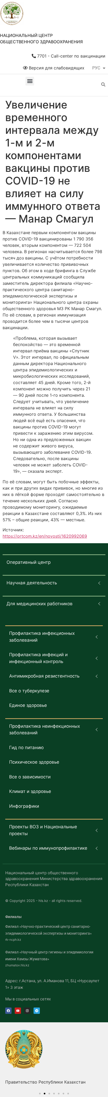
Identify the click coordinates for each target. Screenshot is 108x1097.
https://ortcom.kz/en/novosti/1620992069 (45, 536)
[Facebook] (8, 1011)
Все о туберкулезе (29, 690)
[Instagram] (27, 1011)
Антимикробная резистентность (44, 676)
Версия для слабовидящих (56, 67)
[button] (29, 81)
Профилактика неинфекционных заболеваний (44, 730)
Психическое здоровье (34, 762)
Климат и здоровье (30, 791)
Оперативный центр (29, 562)
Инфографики (24, 806)
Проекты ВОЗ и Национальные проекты (43, 830)
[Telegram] (37, 1011)
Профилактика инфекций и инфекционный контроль (38, 658)
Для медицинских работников (40, 603)
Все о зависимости (30, 776)
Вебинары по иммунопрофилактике (48, 848)
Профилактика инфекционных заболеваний (42, 637)
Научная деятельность (32, 582)
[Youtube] (18, 1011)
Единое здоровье (28, 705)
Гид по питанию (26, 747)
